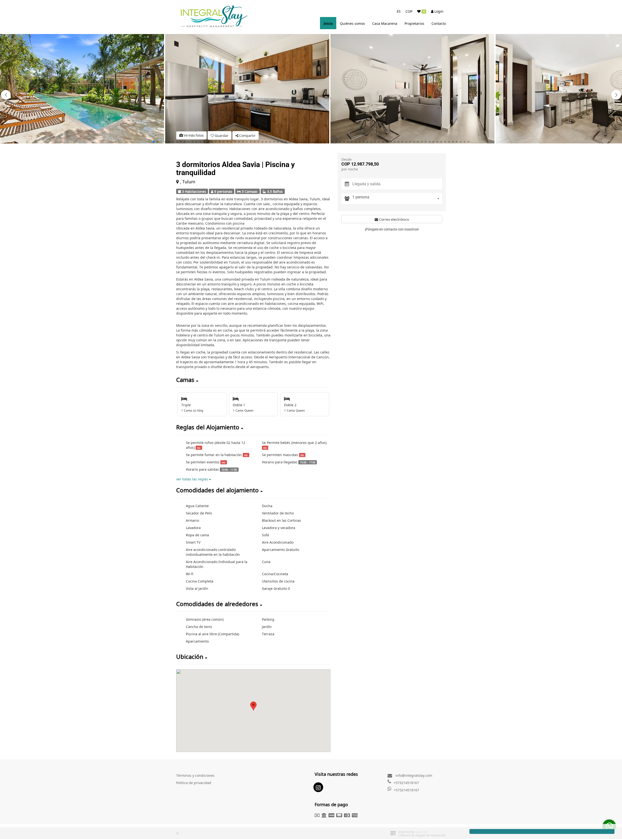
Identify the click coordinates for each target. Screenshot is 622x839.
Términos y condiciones (195, 775)
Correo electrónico (393, 219)
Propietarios (414, 23)
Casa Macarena (384, 23)
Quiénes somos (352, 23)
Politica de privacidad (193, 782)
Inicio (328, 23)
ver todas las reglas (192, 479)
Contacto (439, 23)
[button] (616, 95)
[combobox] (397, 198)
